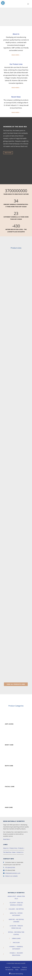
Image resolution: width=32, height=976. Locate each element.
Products (20, 848)
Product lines (13, 848)
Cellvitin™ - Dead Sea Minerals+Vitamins (16, 904)
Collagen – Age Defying (16, 909)
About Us (5, 848)
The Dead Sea (7, 852)
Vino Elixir (16, 942)
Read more (10, 526)
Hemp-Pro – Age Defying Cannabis (16, 921)
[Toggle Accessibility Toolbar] (3, 3)
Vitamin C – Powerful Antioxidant (16, 948)
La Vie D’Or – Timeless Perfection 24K (16, 927)
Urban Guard (16, 938)
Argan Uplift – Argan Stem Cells (16, 897)
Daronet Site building (17, 974)
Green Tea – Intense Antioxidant (16, 914)
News (13, 852)
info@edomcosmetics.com (12, 873)
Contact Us (20, 852)
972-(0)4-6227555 (10, 867)
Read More (15, 55)
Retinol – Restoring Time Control (16, 933)
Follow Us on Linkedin (11, 876)
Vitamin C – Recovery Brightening (16, 954)
